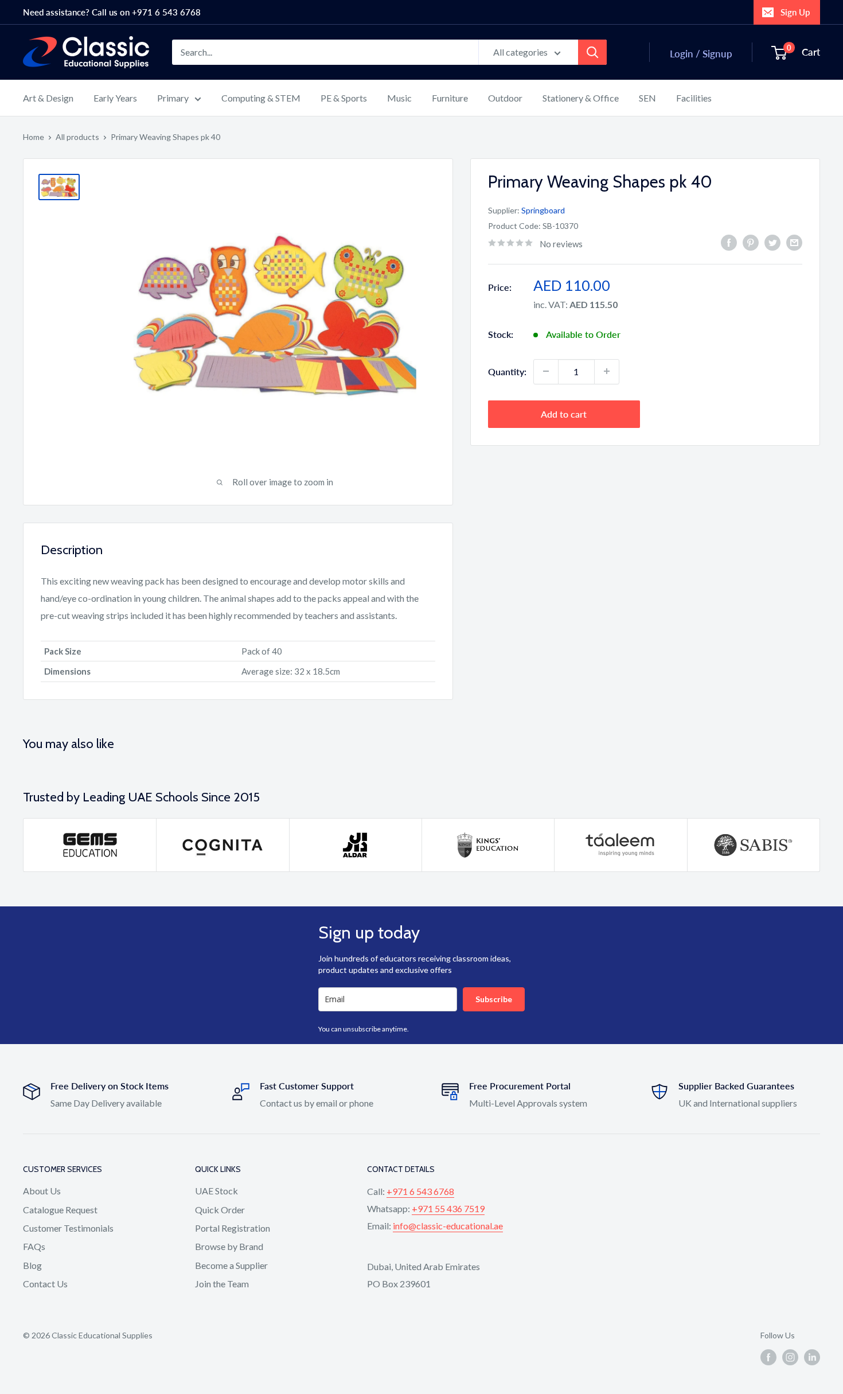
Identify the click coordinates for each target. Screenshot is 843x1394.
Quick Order (220, 1209)
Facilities (694, 97)
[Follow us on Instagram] (790, 1357)
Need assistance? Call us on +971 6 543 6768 (112, 12)
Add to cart (564, 413)
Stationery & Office (581, 97)
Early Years (115, 97)
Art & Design (48, 97)
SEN (647, 97)
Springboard (543, 210)
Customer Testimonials (68, 1227)
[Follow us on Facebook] (768, 1357)
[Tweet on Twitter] (772, 242)
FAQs (34, 1246)
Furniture (450, 97)
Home (33, 137)
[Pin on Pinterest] (751, 242)
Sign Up (795, 12)
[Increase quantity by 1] (607, 371)
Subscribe (493, 999)
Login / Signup (701, 54)
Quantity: (507, 370)
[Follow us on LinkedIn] (812, 1357)
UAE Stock (216, 1190)
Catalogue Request (60, 1209)
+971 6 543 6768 (420, 1191)
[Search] (592, 52)
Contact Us (45, 1283)
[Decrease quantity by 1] (546, 371)
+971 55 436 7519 (448, 1208)
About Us (42, 1190)
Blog (32, 1265)
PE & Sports (344, 97)
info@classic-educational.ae (448, 1225)
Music (399, 97)
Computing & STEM (260, 97)
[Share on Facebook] (729, 242)
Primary (173, 97)
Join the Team (222, 1283)
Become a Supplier (231, 1265)
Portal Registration (232, 1227)
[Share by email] (794, 242)
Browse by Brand (229, 1246)
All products (77, 137)
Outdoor (505, 97)
